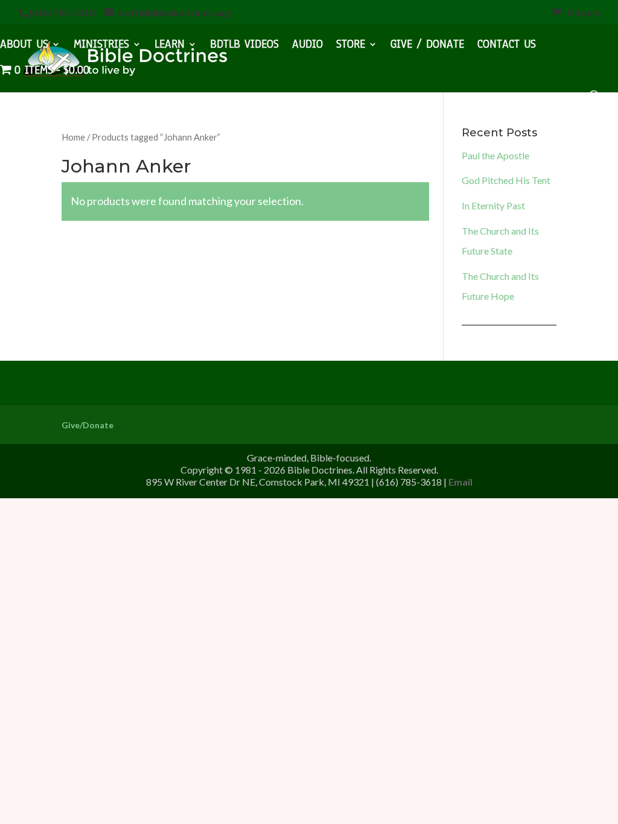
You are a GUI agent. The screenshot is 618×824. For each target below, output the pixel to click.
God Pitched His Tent (506, 180)
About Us (24, 46)
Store (350, 46)
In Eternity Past (493, 205)
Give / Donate (427, 46)
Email (460, 481)
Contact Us (506, 46)
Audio (307, 46)
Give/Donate (87, 425)
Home (73, 137)
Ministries (101, 46)
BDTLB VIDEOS (244, 46)
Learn (169, 46)
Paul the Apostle (495, 155)
